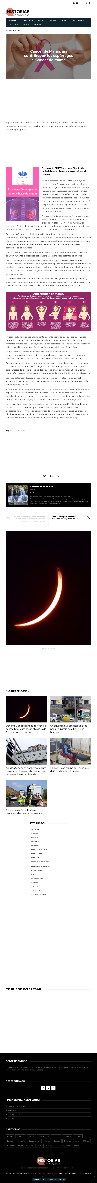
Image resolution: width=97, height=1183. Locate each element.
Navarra (34, 886)
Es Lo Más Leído (14, 1118)
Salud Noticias (14, 1114)
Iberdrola (67, 1141)
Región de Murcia (38, 894)
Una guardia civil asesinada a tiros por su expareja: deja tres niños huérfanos (68, 728)
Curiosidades (27, 20)
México (86, 1141)
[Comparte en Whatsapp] (58, 476)
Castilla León (36, 854)
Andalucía (35, 830)
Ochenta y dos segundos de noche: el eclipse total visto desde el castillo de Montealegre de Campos (26, 728)
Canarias (35, 842)
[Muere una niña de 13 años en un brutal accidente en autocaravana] (26, 793)
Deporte (56, 1136)
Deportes (67, 1136)
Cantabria (35, 846)
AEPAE (10, 1136)
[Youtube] (86, 3)
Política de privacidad (57, 1179)
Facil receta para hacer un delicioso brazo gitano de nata (66, 518)
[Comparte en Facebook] (38, 476)
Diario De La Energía (16, 1106)
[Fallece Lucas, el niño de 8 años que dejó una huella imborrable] (70, 751)
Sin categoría (50, 1146)
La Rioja (34, 882)
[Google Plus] (83, 3)
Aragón (34, 834)
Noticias (53, 20)
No (44, 1179)
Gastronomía (78, 20)
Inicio (8, 30)
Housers (56, 1141)
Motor (77, 1141)
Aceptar (36, 1179)
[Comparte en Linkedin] (51, 476)
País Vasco (35, 890)
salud (23, 431)
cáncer (78, 238)
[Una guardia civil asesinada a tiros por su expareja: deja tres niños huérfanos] (70, 709)
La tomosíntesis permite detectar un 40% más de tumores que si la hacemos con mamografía (29, 519)
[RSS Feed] (74, 3)
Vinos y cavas (64, 1146)
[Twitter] (80, 3)
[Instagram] (89, 3)
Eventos (77, 1136)
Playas (64, 20)
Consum (31, 1136)
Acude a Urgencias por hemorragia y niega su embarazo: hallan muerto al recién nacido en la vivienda (26, 771)
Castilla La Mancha (39, 850)
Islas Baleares (37, 878)
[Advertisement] (63, 11)
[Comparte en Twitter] (44, 476)
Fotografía (13, 24)
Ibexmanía (12, 1110)
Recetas (29, 1146)
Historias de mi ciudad (41, 487)
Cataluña (35, 858)
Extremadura (36, 870)
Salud (39, 1146)
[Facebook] (77, 3)
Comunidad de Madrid (40, 862)
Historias (13, 20)
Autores (37, 24)
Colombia (20, 1136)
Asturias (34, 838)
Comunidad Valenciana (40, 866)
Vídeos (26, 24)
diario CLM (28, 123)
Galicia (34, 874)
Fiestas (41, 20)
